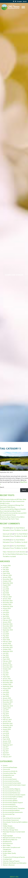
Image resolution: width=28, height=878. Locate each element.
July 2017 (5, 747)
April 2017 (6, 753)
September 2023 (8, 630)
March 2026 (6, 573)
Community (6, 769)
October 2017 (7, 743)
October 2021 (7, 669)
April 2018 (6, 737)
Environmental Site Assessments (13, 812)
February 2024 (7, 620)
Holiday (5, 824)
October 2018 (7, 727)
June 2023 (6, 634)
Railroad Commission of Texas (12, 838)
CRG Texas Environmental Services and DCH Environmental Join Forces (13, 514)
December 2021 (7, 665)
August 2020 (7, 688)
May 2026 (6, 569)
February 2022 (7, 661)
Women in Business (9, 865)
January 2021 (7, 679)
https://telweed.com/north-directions (14, 552)
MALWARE (6, 528)
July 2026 (5, 568)
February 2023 (7, 642)
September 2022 (8, 651)
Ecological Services (8, 775)
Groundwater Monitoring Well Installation (15, 822)
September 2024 (8, 607)
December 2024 (7, 601)
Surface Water (7, 851)
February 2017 (7, 757)
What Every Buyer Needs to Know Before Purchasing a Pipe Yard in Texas (12, 518)
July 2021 (5, 671)
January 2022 (7, 663)
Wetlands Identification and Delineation (14, 863)
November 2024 (8, 603)
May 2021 (6, 675)
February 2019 (7, 720)
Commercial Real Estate (10, 767)
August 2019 (7, 708)
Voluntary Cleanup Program (11, 861)
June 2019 (6, 712)
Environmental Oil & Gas (10, 806)
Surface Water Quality (9, 853)
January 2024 (7, 622)
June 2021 (6, 673)
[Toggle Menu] (23, 7)
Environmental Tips (9, 814)
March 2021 (6, 677)
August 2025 (7, 585)
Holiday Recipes (7, 826)
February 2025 (7, 597)
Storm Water (7, 846)
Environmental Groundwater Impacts (14, 795)
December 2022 (7, 646)
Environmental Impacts (10, 799)
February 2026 (7, 575)
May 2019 (6, 714)
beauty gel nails (7, 534)
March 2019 (6, 718)
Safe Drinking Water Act (10, 840)
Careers (5, 766)
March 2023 (6, 640)
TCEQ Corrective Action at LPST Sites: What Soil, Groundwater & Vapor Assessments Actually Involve (13, 501)
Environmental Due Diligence (11, 789)
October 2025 (7, 581)
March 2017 (6, 755)
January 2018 (7, 741)
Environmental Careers (10, 779)
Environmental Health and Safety (13, 797)
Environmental (7, 777)
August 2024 (7, 608)
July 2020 (5, 690)
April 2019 (6, 716)
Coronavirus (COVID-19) (10, 771)
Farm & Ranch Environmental (11, 818)
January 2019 (7, 722)
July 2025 (5, 587)
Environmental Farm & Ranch (11, 791)
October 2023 (7, 628)
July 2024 (6, 610)
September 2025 (8, 583)
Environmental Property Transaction (14, 808)
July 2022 (5, 653)
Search (2, 487)
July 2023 (5, 632)
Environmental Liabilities (10, 801)
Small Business (7, 842)
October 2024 (7, 605)
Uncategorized (7, 859)
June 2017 (6, 749)
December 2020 (7, 681)
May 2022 (6, 655)
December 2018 (7, 724)
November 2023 (8, 626)
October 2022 (7, 649)
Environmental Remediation (11, 810)
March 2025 (6, 595)
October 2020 (7, 685)
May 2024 (6, 614)
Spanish (25, 1)
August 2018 (7, 729)
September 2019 (8, 706)
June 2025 (6, 589)
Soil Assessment (8, 844)
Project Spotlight (8, 836)
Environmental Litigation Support (13, 803)
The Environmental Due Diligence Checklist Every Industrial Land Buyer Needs (13, 510)
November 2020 (8, 683)
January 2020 (7, 698)
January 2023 (7, 644)
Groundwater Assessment (11, 820)
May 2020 (6, 694)
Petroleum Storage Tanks (10, 830)
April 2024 (6, 616)
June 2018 (6, 733)
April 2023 (6, 638)
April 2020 (6, 696)
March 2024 (6, 618)
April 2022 (6, 657)
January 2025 (7, 599)
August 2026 (7, 566)
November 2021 (7, 667)
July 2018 (5, 731)
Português (19, 1)
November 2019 (8, 702)
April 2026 (6, 571)
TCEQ (4, 855)
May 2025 (6, 591)
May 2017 (6, 751)
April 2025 (6, 593)
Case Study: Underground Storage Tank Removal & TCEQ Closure (12, 506)
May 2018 (6, 735)
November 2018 (8, 726)
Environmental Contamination (12, 783)
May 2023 (6, 636)
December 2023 (7, 624)
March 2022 (6, 659)
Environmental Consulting (11, 781)
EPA (4, 816)
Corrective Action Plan (9, 773)
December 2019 (7, 700)
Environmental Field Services (11, 793)
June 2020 (6, 692)
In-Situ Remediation (9, 828)
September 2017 (8, 745)
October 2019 (7, 704)
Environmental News (9, 805)
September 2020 (8, 686)
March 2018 (6, 739)
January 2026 (7, 577)
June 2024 (6, 612)
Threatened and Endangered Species (14, 857)
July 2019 (5, 710)
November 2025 (8, 579)
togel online (6, 546)
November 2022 (8, 647)
